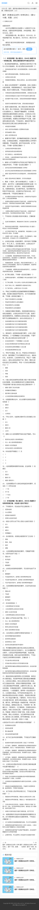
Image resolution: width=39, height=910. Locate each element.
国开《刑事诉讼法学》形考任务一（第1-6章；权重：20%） (25, 889)
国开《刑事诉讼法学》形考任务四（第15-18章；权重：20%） (28, 847)
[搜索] (29, 3)
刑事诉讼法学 (8, 21)
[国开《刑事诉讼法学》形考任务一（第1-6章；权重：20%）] (8, 889)
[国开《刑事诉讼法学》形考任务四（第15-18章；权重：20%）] (8, 870)
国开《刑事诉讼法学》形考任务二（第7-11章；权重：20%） (10, 847)
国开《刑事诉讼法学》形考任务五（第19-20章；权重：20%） (25, 861)
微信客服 (16, 52)
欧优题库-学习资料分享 (5, 3)
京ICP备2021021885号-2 (19, 905)
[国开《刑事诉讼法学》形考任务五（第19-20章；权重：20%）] (8, 861)
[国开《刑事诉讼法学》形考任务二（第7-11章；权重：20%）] (8, 880)
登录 (29, 49)
